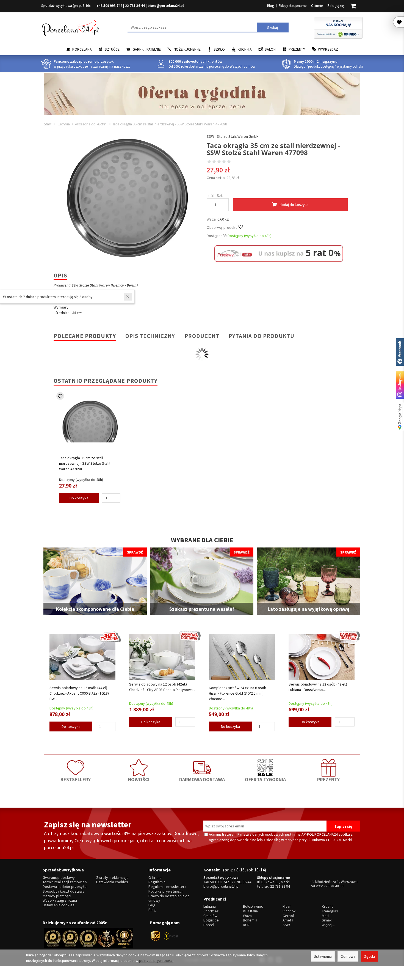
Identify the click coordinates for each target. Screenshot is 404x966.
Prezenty (297, 49)
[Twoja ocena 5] (228, 162)
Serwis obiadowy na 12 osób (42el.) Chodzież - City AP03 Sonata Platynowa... (162, 687)
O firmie (317, 5)
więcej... (328, 925)
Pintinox (289, 911)
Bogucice (211, 920)
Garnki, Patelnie (146, 49)
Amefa (288, 920)
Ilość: (211, 195)
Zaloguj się (335, 5)
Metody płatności (57, 896)
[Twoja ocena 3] (219, 162)
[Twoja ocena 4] (224, 162)
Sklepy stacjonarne (292, 5)
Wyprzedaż (328, 49)
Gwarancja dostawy (59, 877)
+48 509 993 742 (109, 5)
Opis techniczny (150, 336)
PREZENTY (328, 779)
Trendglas (330, 911)
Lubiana (209, 906)
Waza (247, 915)
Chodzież (210, 911)
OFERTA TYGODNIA (265, 779)
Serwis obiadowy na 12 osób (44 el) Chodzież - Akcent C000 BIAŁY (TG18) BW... (79, 693)
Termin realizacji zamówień (65, 882)
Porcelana (82, 49)
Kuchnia (245, 49)
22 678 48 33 (334, 886)
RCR (246, 925)
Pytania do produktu (261, 336)
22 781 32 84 (280, 886)
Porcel (208, 925)
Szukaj (272, 27)
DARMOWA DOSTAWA (202, 779)
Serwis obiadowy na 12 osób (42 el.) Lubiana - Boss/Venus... (318, 687)
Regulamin (156, 882)
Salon (270, 49)
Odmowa (348, 956)
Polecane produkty (85, 336)
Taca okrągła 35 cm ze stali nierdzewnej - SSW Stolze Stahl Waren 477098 (84, 463)
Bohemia (250, 920)
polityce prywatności (156, 960)
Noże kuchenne (187, 49)
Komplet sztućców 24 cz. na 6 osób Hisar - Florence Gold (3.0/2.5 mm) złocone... (237, 693)
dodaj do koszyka (294, 204)
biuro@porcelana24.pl (166, 5)
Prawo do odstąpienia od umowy (169, 898)
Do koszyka (79, 498)
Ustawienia (323, 956)
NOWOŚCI (139, 779)
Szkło (219, 49)
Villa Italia (250, 911)
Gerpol (288, 915)
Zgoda (369, 956)
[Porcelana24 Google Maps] (400, 416)
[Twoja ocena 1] (209, 162)
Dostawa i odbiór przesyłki (65, 886)
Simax (326, 920)
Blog (270, 5)
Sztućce (112, 49)
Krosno (328, 906)
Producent (202, 336)
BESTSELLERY (75, 779)
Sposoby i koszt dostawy (63, 891)
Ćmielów (210, 915)
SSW (286, 925)
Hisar (287, 906)
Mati (325, 915)
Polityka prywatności (165, 891)
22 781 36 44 (135, 5)
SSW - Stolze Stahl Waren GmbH (233, 136)
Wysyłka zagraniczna (60, 900)
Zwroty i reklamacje (112, 877)
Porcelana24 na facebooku (400, 352)
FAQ (151, 905)
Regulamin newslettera (167, 886)
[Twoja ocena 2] (214, 162)
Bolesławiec (253, 906)
